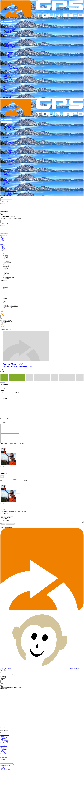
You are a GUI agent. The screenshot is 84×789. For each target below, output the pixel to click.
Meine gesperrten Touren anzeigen (11, 307)
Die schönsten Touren (9, 44)
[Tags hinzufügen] (42, 522)
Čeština (1, 237)
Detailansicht (21, 443)
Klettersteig (10, 55)
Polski (1, 246)
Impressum (7, 85)
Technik (4, 301)
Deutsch (2, 238)
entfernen (7, 523)
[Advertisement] (42, 408)
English (1, 239)
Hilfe (4, 27)
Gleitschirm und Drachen (13, 68)
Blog (4, 86)
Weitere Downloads (74, 668)
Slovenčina (2, 248)
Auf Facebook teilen (4, 511)
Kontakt (7, 84)
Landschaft (5, 291)
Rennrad (9, 51)
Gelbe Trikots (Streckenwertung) (6, 763)
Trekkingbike (10, 52)
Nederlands (2, 245)
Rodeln (9, 59)
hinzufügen (3, 523)
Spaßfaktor (5, 295)
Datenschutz (2, 768)
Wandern (9, 54)
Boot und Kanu (11, 67)
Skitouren (10, 57)
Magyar (2, 242)
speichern (12, 523)
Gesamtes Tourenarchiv (10, 46)
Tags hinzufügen (3, 520)
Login (1, 34)
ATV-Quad (10, 65)
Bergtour (9, 53)
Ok (1, 688)
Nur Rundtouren (7, 302)
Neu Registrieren (6, 88)
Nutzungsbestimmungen (5, 765)
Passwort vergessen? (4, 205)
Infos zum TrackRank (9, 30)
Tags (8, 520)
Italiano (1, 244)
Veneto (5, 369)
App (4, 80)
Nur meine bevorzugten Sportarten (11, 306)
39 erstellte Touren (4, 468)
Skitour (5, 267)
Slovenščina (2, 249)
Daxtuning (18, 456)
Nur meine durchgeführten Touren (11, 305)
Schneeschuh (10, 56)
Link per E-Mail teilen (21, 511)
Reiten (9, 69)
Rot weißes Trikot (8, 79)
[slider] (43, 290)
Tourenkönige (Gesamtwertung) (6, 761)
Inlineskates (10, 63)
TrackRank (5, 283)
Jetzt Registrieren (3, 213)
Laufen (9, 60)
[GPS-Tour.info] (42, 17)
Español (2, 240)
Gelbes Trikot (8, 78)
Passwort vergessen (9, 32)
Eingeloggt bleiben (6, 201)
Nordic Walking (11, 62)
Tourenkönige (8, 77)
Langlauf (9, 58)
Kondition (5, 298)
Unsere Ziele (7, 82)
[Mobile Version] (2, 382)
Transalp (9, 48)
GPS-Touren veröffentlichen (10, 29)
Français (2, 241)
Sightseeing (10, 66)
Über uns (5, 81)
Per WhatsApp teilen (13, 511)
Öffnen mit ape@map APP (5, 668)
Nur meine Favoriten (8, 304)
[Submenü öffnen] (5, 27)
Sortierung (9, 329)
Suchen (6, 43)
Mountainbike (10, 47)
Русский (2, 247)
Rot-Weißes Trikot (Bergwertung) (7, 764)
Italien (1, 369)
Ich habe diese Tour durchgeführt (8, 674)
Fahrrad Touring (11, 49)
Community (5, 76)
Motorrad (9, 64)
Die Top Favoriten (9, 45)
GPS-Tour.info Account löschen (11, 31)
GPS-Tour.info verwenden (10, 28)
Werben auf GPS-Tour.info (5, 769)
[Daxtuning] (8, 456)
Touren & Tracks (6, 42)
